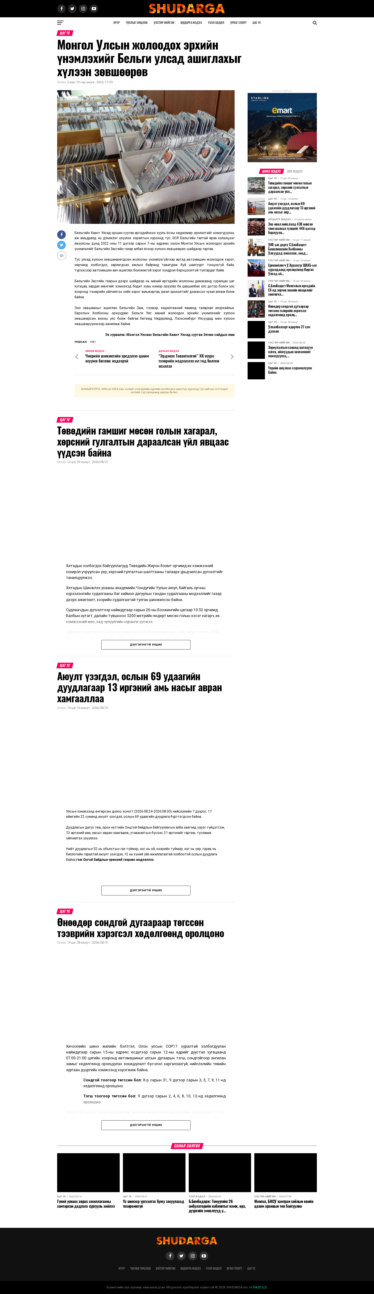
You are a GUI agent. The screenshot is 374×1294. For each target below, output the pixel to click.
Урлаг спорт (238, 23)
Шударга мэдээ (191, 23)
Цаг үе (257, 23)
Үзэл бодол (216, 23)
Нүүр (116, 23)
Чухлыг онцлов (137, 23)
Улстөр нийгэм (164, 23)
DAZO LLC (259, 1287)
